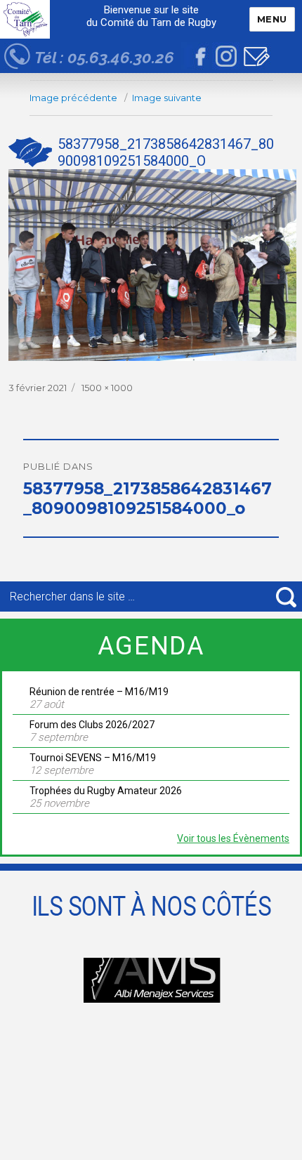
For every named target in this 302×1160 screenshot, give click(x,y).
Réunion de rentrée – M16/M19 (99, 691)
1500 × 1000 (107, 387)
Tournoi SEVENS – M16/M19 (92, 757)
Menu (272, 19)
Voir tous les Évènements (233, 838)
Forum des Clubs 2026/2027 (92, 724)
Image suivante (167, 97)
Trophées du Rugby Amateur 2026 (105, 790)
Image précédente (73, 97)
